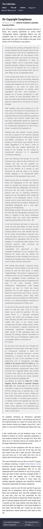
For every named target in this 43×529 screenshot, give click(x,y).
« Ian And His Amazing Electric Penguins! (11, 523)
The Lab (13, 8)
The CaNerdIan (8, 4)
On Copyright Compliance (17, 19)
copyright (34, 23)
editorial (19, 23)
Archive (22, 8)
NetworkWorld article (33, 464)
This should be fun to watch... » (31, 523)
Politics (11, 25)
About (4, 8)
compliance (27, 23)
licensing (5, 25)
